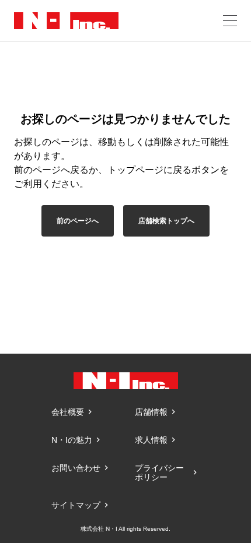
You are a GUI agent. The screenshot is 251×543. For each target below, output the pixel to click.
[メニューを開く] (230, 20)
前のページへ (78, 221)
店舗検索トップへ (166, 221)
